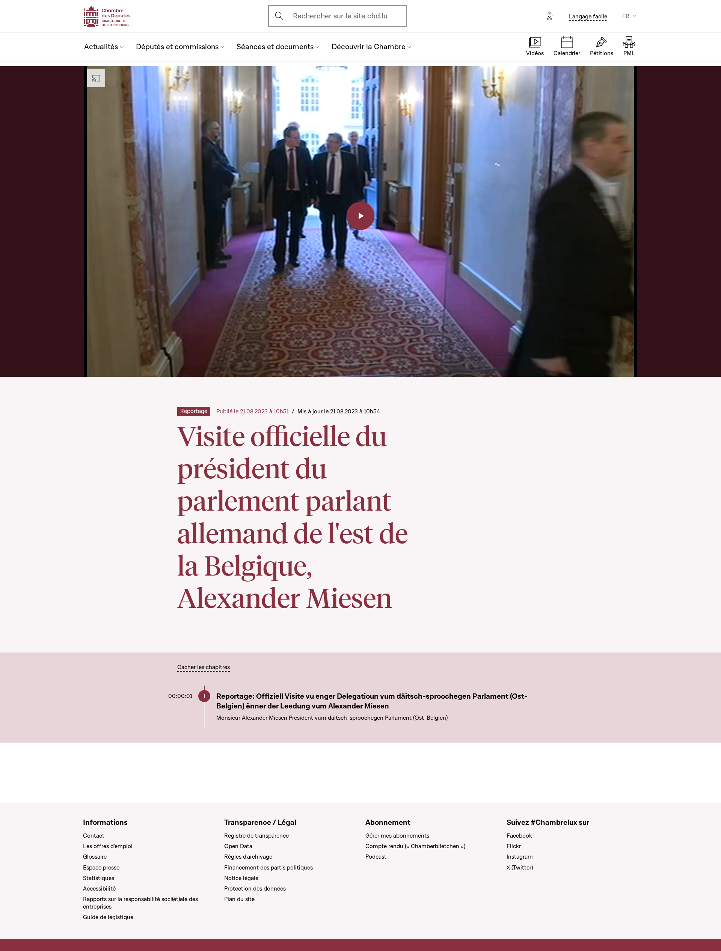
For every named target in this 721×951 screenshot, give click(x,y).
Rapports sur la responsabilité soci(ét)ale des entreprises (140, 902)
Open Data (238, 846)
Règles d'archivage (248, 857)
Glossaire (95, 857)
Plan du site (239, 899)
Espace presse (101, 867)
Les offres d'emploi (108, 846)
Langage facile (588, 16)
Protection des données (255, 888)
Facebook (519, 835)
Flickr (514, 846)
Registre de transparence (256, 835)
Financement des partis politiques (268, 867)
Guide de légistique (108, 917)
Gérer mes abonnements (397, 835)
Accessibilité (99, 888)
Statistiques (98, 878)
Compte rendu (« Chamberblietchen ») (415, 846)
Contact (93, 835)
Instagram (520, 857)
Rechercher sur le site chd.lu (340, 16)
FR (625, 16)
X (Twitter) (520, 867)
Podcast (375, 857)
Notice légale (241, 878)
